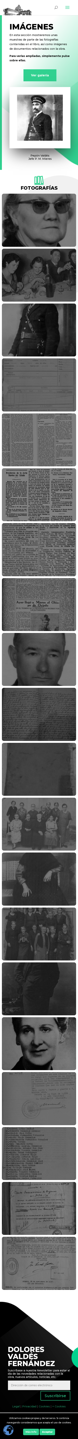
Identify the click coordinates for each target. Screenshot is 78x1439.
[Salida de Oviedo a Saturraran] (39, 1179)
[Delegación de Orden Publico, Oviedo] (39, 1124)
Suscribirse (55, 1395)
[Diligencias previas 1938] (39, 1234)
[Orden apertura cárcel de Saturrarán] (39, 520)
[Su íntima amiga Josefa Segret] (39, 1069)
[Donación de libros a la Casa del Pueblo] (39, 465)
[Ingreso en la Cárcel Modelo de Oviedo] (39, 410)
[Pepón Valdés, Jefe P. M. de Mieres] (39, 355)
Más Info (31, 1431)
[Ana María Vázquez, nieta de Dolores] (39, 300)
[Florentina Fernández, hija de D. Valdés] (39, 246)
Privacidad (29, 1406)
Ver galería (40, 75)
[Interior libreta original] (39, 740)
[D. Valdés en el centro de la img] (39, 849)
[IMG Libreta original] (39, 795)
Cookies (44, 1406)
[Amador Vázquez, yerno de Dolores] (39, 685)
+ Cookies (59, 1406)
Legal (16, 1406)
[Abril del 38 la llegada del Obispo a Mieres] (39, 630)
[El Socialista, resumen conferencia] (39, 575)
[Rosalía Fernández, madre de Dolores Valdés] (39, 904)
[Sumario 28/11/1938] (39, 1289)
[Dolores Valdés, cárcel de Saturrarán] (39, 959)
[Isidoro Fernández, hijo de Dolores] (39, 1014)
